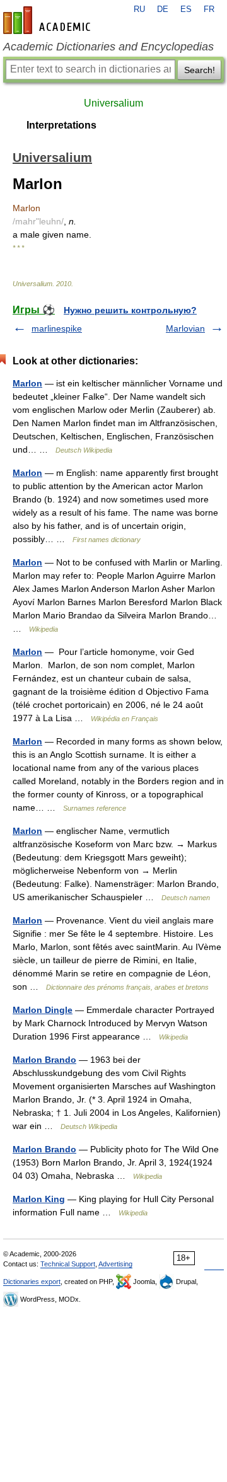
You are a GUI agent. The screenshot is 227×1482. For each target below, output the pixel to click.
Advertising (115, 1264)
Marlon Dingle (43, 1010)
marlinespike (57, 328)
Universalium (113, 103)
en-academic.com (48, 20)
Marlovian (185, 328)
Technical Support (67, 1264)
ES (186, 9)
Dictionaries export (32, 1281)
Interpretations (61, 125)
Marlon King (39, 1199)
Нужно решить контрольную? (130, 310)
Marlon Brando (44, 1060)
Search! (199, 70)
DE (162, 9)
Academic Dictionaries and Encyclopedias (108, 46)
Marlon (27, 383)
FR (209, 9)
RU (139, 9)
